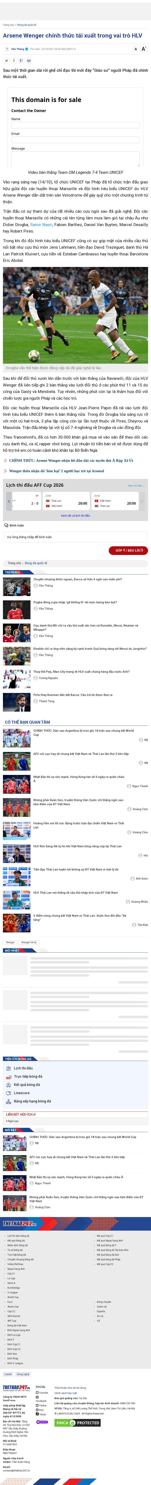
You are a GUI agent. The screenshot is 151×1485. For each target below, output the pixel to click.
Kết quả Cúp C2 (105, 1264)
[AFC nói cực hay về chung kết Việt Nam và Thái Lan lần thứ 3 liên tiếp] (16, 761)
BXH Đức (12, 1354)
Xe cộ (100, 1316)
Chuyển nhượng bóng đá (20, 1259)
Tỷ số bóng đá (15, 1250)
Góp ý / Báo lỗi (128, 550)
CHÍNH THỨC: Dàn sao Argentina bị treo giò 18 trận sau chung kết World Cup (83, 733)
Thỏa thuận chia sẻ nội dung (70, 1387)
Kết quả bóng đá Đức (108, 1254)
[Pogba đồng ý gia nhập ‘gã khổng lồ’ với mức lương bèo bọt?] (16, 609)
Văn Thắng (46, 585)
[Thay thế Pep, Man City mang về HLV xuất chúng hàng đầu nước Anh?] (16, 679)
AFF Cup (11, 1320)
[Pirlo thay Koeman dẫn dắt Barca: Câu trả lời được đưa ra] (16, 702)
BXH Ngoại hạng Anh (18, 1330)
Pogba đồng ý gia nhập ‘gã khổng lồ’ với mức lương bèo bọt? (75, 602)
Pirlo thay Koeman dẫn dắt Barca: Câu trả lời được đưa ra (72, 695)
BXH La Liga (13, 1335)
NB (146, 740)
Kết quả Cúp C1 (105, 1236)
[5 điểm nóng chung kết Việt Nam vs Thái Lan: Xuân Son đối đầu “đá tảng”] (16, 923)
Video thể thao (15, 1264)
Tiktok (42, 1414)
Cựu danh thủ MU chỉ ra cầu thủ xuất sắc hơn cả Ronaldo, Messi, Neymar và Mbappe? (85, 627)
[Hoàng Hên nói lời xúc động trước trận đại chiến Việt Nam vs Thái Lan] (16, 830)
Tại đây (83, 1398)
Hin (146, 855)
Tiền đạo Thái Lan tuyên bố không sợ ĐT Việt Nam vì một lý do (76, 869)
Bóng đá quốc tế (26, 24)
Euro (9, 1302)
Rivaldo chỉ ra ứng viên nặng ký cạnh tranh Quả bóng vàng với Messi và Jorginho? (90, 648)
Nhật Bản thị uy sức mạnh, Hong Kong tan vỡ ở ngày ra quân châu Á (78, 779)
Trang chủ (8, 24)
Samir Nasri (41, 224)
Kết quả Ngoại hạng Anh (110, 1240)
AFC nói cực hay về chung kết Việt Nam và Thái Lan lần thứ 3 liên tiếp (81, 754)
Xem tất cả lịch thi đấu (75, 515)
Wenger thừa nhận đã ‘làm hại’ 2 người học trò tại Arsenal (56, 471)
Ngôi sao (13, 1121)
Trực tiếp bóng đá (16, 1254)
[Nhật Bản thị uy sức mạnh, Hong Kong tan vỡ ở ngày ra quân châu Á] (16, 784)
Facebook (41, 1401)
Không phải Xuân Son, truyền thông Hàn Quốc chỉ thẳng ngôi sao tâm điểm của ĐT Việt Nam (78, 802)
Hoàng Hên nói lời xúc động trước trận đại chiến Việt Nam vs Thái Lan (78, 825)
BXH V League (15, 1363)
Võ (98, 1320)
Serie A (11, 1283)
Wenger (10, 942)
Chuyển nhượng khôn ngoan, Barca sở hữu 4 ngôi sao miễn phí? (77, 579)
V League (12, 1292)
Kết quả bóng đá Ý (106, 1245)
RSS (41, 1410)
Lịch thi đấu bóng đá (18, 1236)
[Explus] (75, 532)
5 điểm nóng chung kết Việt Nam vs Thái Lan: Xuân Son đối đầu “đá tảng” (79, 918)
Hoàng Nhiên (139, 901)
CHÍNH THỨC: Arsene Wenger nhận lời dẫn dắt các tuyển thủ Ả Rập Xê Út (71, 460)
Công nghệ (23, 1374)
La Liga (11, 1278)
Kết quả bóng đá (16, 1240)
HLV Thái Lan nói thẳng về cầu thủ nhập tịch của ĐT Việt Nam (75, 892)
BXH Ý (10, 1339)
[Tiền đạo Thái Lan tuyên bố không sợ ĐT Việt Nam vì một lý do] (16, 877)
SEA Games (13, 1316)
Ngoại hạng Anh (16, 1269)
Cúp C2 (11, 1311)
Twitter (43, 1405)
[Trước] (9, 501)
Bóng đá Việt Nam (17, 1325)
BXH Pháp (12, 1358)
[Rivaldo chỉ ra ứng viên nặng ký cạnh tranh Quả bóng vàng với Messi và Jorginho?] (16, 656)
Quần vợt (102, 1306)
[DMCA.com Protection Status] (78, 1423)
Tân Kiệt (142, 925)
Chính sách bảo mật (65, 1393)
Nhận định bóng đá (17, 1245)
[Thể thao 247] (19, 1223)
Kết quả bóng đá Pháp (108, 1259)
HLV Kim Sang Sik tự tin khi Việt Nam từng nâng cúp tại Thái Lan (77, 846)
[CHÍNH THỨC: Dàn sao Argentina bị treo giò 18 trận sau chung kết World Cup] (16, 738)
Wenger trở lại (29, 942)
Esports (101, 1311)
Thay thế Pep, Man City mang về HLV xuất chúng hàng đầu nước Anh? (81, 671)
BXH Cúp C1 (13, 1344)
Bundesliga (13, 1287)
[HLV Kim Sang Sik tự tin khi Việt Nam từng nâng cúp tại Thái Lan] (16, 853)
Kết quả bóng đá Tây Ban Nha (112, 1250)
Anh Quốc (142, 878)
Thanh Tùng (46, 701)
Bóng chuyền (104, 1302)
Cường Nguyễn (48, 678)
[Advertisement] (75, 11)
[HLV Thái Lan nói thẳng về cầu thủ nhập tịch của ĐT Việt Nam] (16, 900)
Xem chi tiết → (136, 485)
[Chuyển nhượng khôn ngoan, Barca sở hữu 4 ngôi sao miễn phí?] (16, 586)
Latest (8, 1374)
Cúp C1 (11, 1273)
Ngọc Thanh (140, 786)
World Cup (12, 1297)
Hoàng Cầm (140, 809)
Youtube (43, 1392)
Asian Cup (12, 1306)
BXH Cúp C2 (13, 1349)
